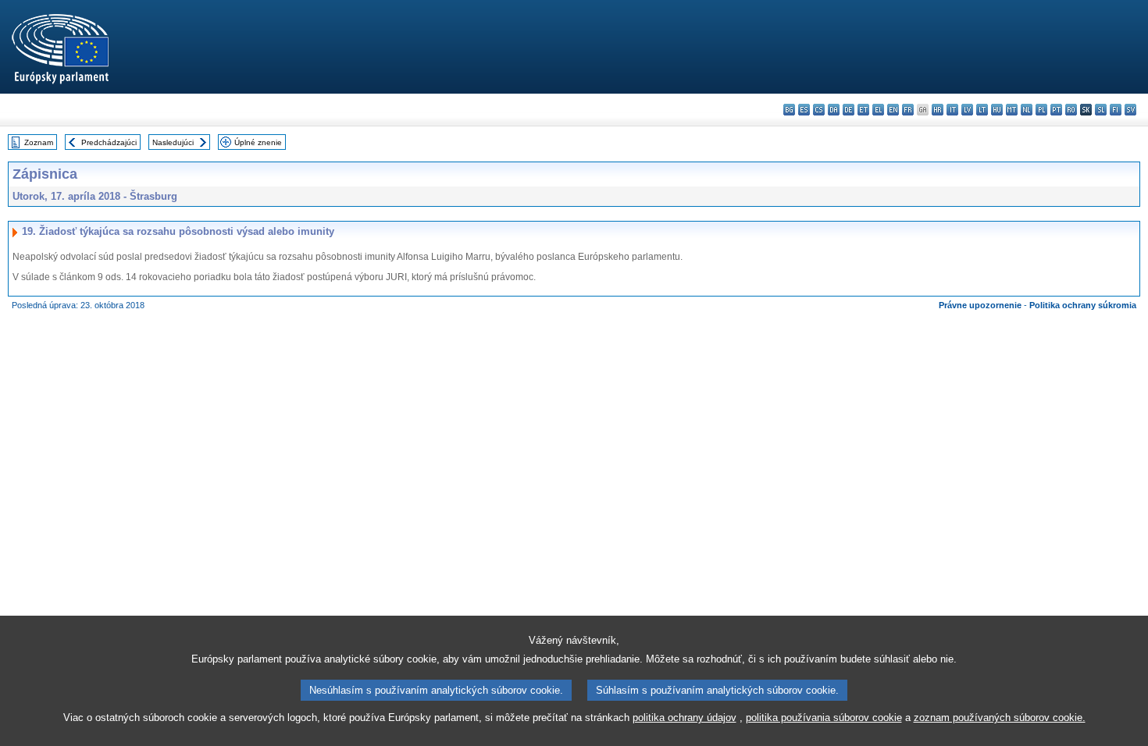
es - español (804, 109)
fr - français (908, 109)
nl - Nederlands (1026, 109)
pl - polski (1041, 109)
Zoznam (38, 142)
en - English (893, 109)
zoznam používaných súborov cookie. (1000, 717)
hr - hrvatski (937, 109)
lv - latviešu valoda (967, 109)
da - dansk (834, 109)
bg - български (789, 109)
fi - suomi (1115, 109)
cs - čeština (819, 109)
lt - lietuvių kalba (982, 109)
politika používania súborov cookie (824, 717)
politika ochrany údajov (684, 717)
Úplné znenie (258, 142)
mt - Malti (1012, 109)
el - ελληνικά (878, 109)
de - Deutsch (848, 109)
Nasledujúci (173, 142)
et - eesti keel (863, 109)
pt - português (1056, 109)
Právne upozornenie (980, 305)
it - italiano (952, 109)
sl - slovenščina (1101, 109)
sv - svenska (1130, 109)
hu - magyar (997, 109)
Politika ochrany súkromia (1082, 305)
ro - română (1071, 109)
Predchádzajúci (109, 142)
